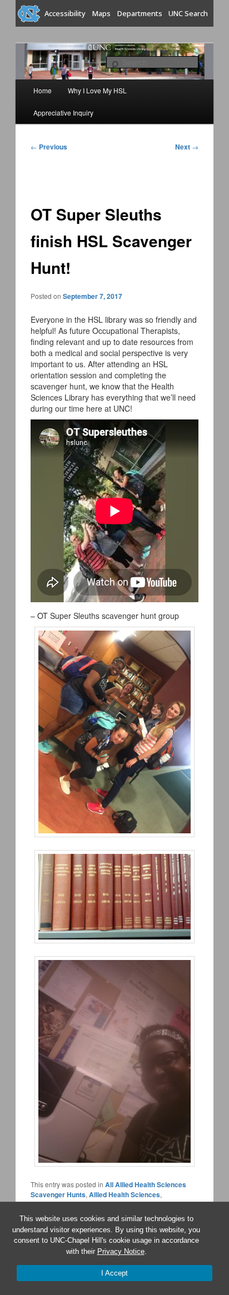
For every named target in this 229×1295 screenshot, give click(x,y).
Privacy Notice (121, 1251)
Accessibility (65, 13)
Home (42, 90)
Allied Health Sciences (124, 1194)
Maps (101, 13)
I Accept (114, 1273)
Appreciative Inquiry (63, 112)
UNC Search (188, 13)
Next (186, 147)
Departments (139, 13)
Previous (49, 147)
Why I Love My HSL (97, 90)
